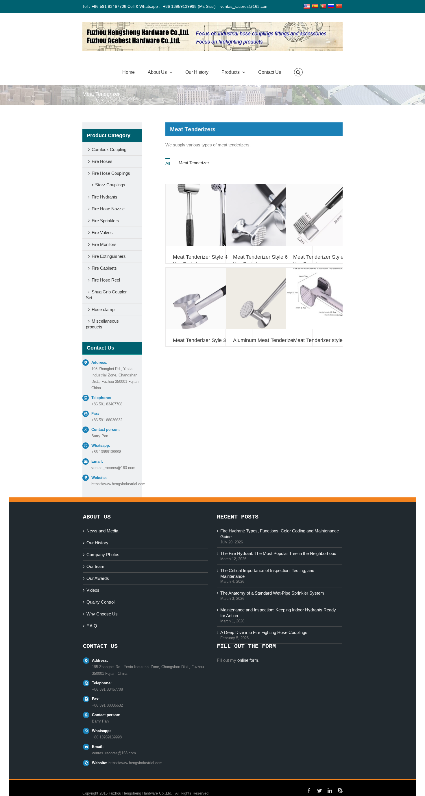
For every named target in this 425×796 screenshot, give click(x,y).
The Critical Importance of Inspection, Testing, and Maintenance (267, 573)
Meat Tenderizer (194, 162)
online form (247, 660)
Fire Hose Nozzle (108, 208)
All (167, 163)
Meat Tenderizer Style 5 (320, 257)
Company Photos (102, 554)
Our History (97, 542)
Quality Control (100, 602)
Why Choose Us (102, 613)
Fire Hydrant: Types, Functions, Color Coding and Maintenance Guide (279, 533)
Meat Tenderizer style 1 (320, 340)
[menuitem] (167, 163)
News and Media (102, 530)
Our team (95, 566)
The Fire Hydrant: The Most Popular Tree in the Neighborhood (278, 553)
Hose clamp (103, 309)
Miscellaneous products (102, 324)
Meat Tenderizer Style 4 (200, 257)
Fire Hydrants (104, 196)
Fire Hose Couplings (111, 173)
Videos (92, 590)
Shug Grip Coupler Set (106, 294)
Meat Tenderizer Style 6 (260, 257)
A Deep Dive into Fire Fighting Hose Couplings (263, 632)
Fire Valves (102, 232)
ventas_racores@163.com (244, 6)
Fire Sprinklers (105, 220)
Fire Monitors (104, 244)
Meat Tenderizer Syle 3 (199, 340)
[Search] (298, 72)
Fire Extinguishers (109, 256)
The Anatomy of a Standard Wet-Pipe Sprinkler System (272, 593)
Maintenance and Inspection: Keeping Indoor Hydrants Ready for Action (278, 612)
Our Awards (97, 578)
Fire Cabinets (104, 268)
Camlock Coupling (109, 149)
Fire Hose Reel (106, 279)
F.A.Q (91, 625)
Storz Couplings (110, 184)
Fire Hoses (102, 161)
